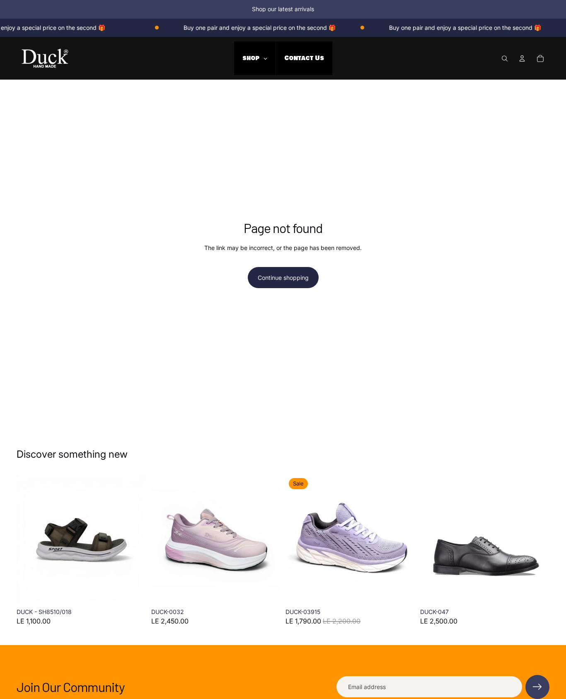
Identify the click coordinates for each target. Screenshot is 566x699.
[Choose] (133, 592)
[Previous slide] (29, 540)
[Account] (522, 58)
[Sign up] (537, 687)
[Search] (505, 58)
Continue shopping (283, 277)
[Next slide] (133, 540)
